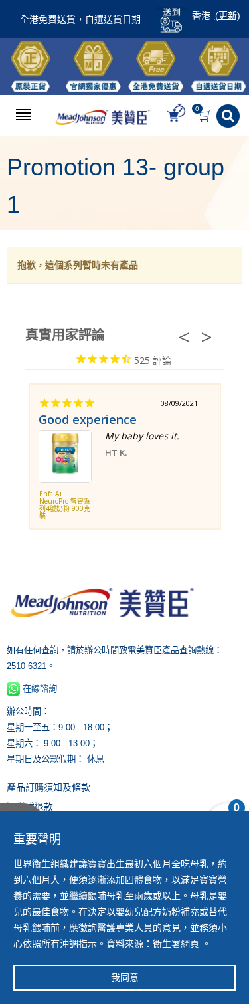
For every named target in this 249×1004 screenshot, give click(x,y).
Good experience (88, 419)
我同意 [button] (125, 977)
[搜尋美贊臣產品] (229, 116)
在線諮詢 (38, 689)
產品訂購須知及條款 (48, 787)
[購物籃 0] (206, 116)
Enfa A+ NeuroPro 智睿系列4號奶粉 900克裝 (64, 505)
